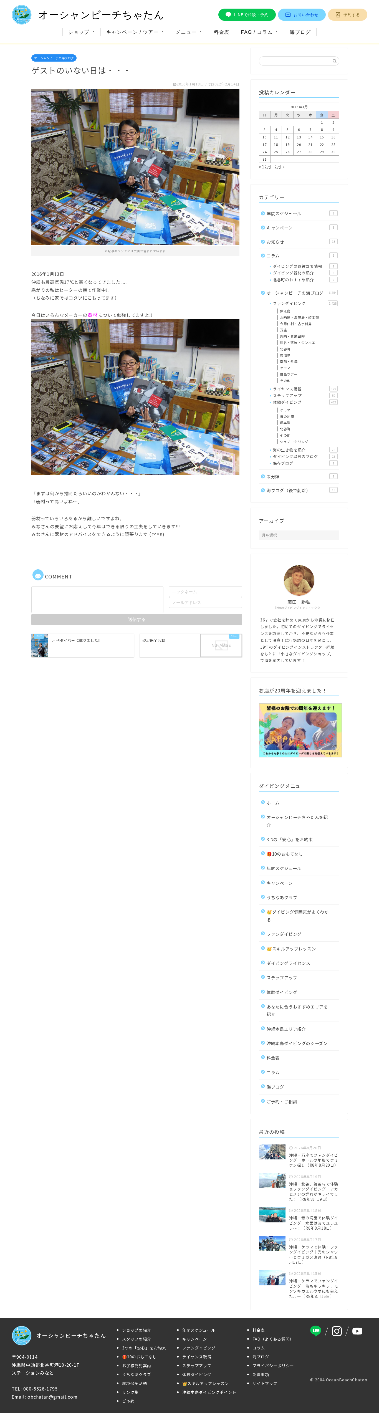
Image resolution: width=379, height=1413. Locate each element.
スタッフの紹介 (136, 1339)
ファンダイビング (305, 303)
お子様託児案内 (136, 1365)
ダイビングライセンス (288, 963)
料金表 (221, 32)
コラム (300, 255)
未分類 (300, 476)
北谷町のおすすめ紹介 (303, 279)
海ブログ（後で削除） (301, 490)
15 (322, 137)
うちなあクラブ (282, 897)
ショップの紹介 (136, 1330)
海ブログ (300, 32)
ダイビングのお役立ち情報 (303, 266)
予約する (351, 14)
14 (310, 137)
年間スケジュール (300, 213)
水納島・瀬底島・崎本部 (299, 317)
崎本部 (285, 422)
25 (276, 151)
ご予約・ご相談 (282, 1101)
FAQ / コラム (257, 32)
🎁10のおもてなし (285, 854)
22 (322, 144)
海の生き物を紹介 (304, 450)
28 (310, 151)
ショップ (78, 32)
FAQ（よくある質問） (273, 1339)
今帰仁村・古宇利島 (296, 323)
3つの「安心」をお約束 (290, 839)
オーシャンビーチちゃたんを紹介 (297, 821)
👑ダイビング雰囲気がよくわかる (298, 915)
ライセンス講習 (304, 388)
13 (299, 137)
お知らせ (301, 242)
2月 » (279, 166)
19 (287, 144)
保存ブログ (303, 463)
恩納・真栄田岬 (292, 336)
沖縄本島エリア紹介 (286, 1029)
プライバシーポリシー (273, 1365)
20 (299, 144)
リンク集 (130, 1392)
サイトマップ (264, 1383)
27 (299, 151)
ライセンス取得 (196, 1356)
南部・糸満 (289, 361)
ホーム (273, 803)
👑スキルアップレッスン (291, 949)
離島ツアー (288, 374)
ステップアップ (304, 395)
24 (264, 151)
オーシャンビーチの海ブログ (54, 58)
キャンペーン (300, 227)
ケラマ (285, 367)
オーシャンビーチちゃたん (101, 15)
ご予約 (128, 1401)
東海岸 (285, 355)
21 (310, 144)
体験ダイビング (304, 402)
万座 (283, 329)
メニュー (186, 32)
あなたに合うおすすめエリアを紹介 (297, 1010)
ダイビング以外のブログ (304, 456)
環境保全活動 (134, 1383)
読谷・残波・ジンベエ (297, 342)
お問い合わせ (306, 14)
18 (276, 144)
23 (333, 144)
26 (287, 151)
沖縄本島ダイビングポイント (209, 1392)
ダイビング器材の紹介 (303, 272)
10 (264, 137)
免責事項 (260, 1374)
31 (264, 159)
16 (333, 137)
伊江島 (285, 311)
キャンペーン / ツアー (132, 32)
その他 (285, 380)
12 (287, 137)
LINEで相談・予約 (251, 14)
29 (322, 151)
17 (264, 144)
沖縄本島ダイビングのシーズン (297, 1043)
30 (333, 151)
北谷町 (285, 349)
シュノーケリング (294, 441)
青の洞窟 (287, 416)
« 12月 (265, 166)
